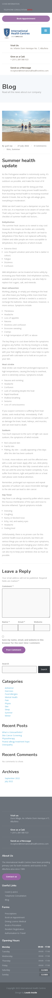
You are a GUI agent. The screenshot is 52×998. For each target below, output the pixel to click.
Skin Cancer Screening (12, 735)
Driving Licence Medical (15, 921)
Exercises (9, 691)
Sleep (7, 709)
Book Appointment (26, 18)
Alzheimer (9, 688)
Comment (8, 586)
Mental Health (11, 697)
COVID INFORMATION (10, 4)
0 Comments (40, 146)
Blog (7, 899)
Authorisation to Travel (15, 933)
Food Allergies (11, 694)
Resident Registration (14, 929)
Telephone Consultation (15, 895)
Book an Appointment (15, 917)
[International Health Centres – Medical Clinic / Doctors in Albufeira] (16, 33)
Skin (9, 149)
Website (38, 622)
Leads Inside (31, 992)
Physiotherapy (8, 738)
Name (6, 622)
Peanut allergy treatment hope (16, 741)
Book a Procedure (13, 925)
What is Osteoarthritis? (12, 732)
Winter (8, 715)
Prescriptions (11, 913)
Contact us (11, 876)
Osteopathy (7, 744)
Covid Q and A (11, 892)
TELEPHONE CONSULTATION (18, 9)
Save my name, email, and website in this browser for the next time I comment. (23, 641)
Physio (8, 703)
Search (5, 663)
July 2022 (9, 781)
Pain (7, 700)
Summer (16, 149)
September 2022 (12, 778)
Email (21, 622)
